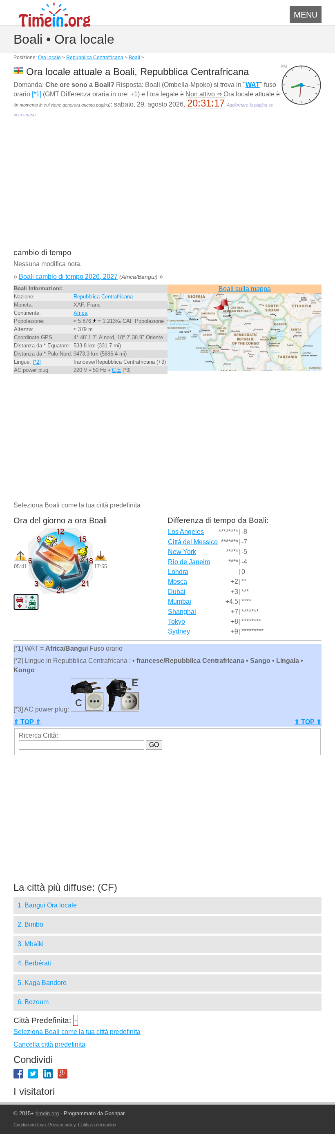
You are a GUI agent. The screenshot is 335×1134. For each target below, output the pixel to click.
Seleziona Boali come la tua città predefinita (77, 1031)
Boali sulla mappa (245, 288)
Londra (178, 571)
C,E (116, 370)
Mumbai (179, 601)
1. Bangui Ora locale (47, 905)
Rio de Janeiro (189, 561)
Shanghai (182, 611)
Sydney (179, 631)
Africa (80, 313)
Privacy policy (62, 1124)
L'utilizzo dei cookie (97, 1124)
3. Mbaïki (31, 944)
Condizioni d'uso (29, 1124)
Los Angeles (186, 531)
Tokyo (176, 621)
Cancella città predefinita (49, 1044)
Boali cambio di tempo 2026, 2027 (68, 276)
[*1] (36, 94)
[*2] (37, 362)
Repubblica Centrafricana (94, 57)
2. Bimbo (30, 924)
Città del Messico (193, 541)
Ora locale (49, 57)
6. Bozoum (33, 1001)
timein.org (47, 1113)
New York (182, 551)
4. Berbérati (34, 963)
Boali (134, 57)
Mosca (177, 581)
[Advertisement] (167, 188)
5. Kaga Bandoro (42, 982)
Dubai (176, 591)
